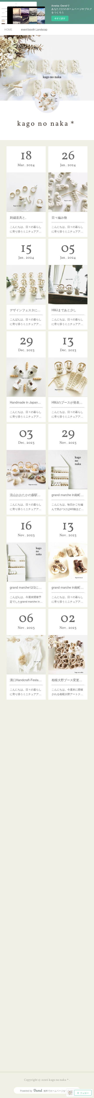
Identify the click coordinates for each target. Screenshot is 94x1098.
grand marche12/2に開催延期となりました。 (26, 587)
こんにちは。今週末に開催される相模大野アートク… (67, 691)
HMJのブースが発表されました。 (68, 402)
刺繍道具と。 (19, 217)
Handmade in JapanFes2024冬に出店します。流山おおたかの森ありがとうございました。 (26, 402)
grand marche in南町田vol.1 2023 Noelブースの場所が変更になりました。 (68, 495)
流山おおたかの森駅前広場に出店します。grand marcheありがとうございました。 (26, 495)
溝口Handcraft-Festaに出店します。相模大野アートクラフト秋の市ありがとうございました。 (26, 680)
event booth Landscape (34, 29)
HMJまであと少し (64, 310)
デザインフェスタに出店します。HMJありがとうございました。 (26, 310)
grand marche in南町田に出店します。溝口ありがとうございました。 (68, 587)
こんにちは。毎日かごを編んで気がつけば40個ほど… (68, 506)
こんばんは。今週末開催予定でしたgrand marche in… (26, 599)
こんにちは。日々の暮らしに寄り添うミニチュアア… (25, 229)
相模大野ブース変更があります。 (68, 680)
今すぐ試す (59, 18)
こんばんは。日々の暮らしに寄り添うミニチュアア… (25, 321)
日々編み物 (59, 217)
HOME (8, 29)
